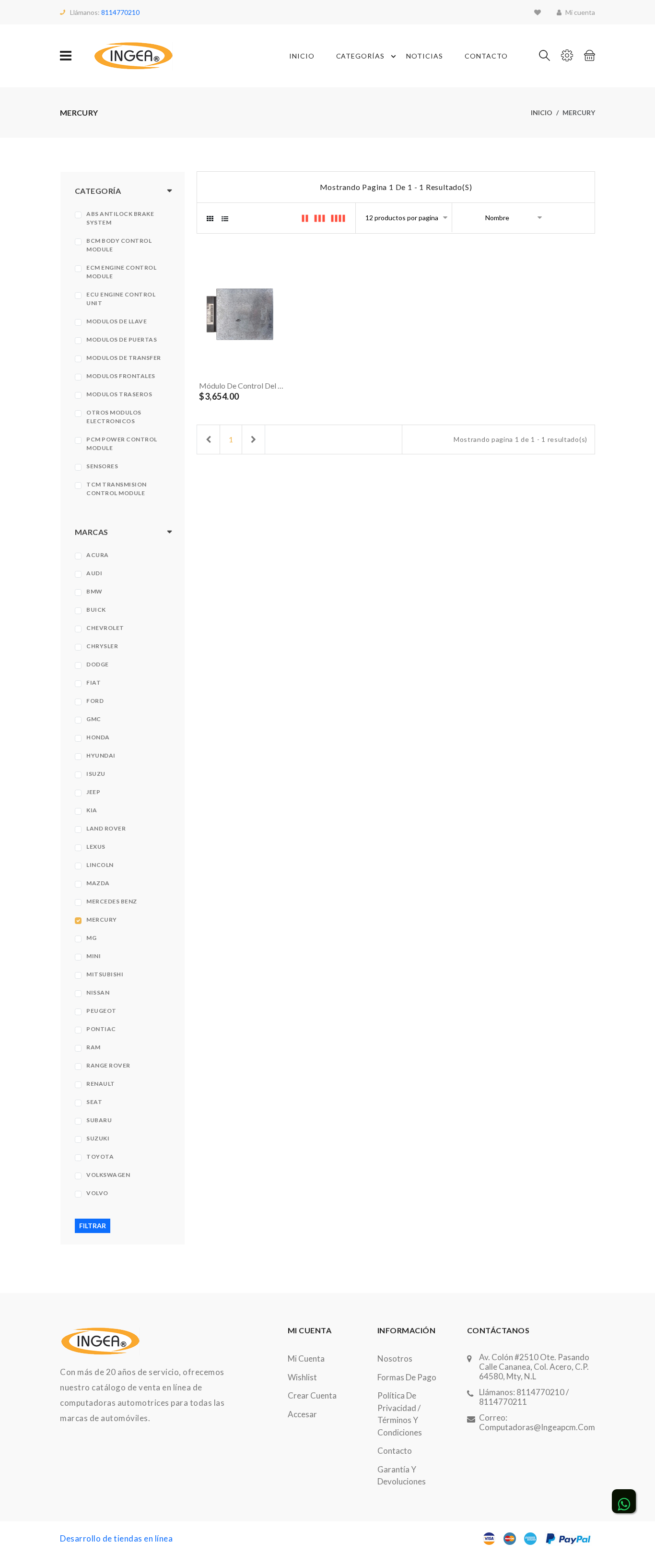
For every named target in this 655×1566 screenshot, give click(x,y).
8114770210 (120, 12)
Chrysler (102, 646)
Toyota (100, 1156)
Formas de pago (406, 1377)
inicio (541, 112)
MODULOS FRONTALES (120, 376)
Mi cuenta (306, 1358)
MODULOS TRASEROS (119, 394)
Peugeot (101, 1010)
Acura (97, 554)
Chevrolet (105, 627)
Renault (100, 1083)
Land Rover (106, 828)
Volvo (97, 1193)
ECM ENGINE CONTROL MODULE (121, 272)
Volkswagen (108, 1174)
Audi (94, 573)
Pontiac (101, 1028)
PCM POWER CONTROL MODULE (121, 443)
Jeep (93, 791)
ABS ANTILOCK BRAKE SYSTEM (120, 218)
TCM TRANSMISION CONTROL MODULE (116, 489)
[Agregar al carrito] (259, 365)
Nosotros (394, 1358)
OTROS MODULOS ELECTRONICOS (113, 417)
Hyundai (101, 755)
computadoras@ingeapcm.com (537, 1427)
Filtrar (92, 1226)
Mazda (98, 883)
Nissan (97, 992)
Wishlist (302, 1377)
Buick (96, 609)
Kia (91, 810)
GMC (93, 719)
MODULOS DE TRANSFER (123, 357)
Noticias (424, 56)
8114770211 (503, 1402)
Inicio (302, 56)
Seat (94, 1101)
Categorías (360, 56)
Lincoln (100, 864)
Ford (95, 700)
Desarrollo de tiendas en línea (116, 1538)
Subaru (99, 1120)
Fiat (93, 682)
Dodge (97, 664)
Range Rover (108, 1065)
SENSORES (102, 466)
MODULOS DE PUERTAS (121, 339)
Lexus (95, 846)
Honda (98, 737)
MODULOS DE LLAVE (116, 321)
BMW (94, 591)
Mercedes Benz (111, 901)
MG (91, 937)
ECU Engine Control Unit (120, 299)
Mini (93, 956)
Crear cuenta (312, 1395)
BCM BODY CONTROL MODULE (119, 245)
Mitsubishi (104, 974)
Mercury (101, 919)
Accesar (302, 1414)
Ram (93, 1047)
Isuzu (95, 773)
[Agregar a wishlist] (278, 365)
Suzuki (97, 1138)
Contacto (486, 56)
